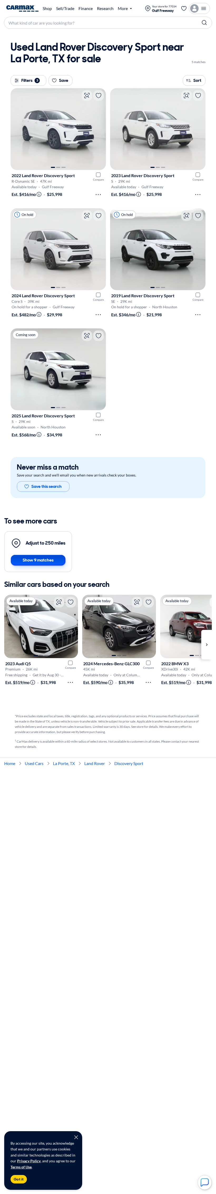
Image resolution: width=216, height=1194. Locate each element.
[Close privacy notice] (76, 1137)
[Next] (99, 129)
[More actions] (98, 194)
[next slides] (206, 645)
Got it (19, 1179)
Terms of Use (21, 1167)
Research (105, 8)
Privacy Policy (29, 1161)
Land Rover (94, 763)
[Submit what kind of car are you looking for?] (204, 23)
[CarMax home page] (22, 8)
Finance (85, 8)
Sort (197, 80)
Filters (29, 80)
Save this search (46, 486)
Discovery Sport (128, 763)
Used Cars (34, 763)
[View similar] (87, 95)
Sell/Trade (65, 8)
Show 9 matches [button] (38, 560)
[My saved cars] (184, 8)
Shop (47, 8)
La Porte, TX (64, 763)
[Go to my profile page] (199, 8)
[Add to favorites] (98, 95)
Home (9, 763)
